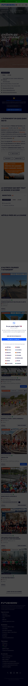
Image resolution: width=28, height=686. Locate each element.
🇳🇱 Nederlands (19, 358)
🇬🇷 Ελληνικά (18, 350)
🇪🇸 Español (18, 352)
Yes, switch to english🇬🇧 (14, 339)
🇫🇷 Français (8, 355)
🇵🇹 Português (8, 363)
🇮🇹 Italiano (18, 355)
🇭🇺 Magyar (8, 358)
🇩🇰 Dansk (17, 347)
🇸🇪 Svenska (18, 363)
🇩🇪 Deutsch (8, 350)
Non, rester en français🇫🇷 (14, 336)
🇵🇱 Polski (17, 360)
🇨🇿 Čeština (8, 347)
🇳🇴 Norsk (7, 360)
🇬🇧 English (8, 352)
